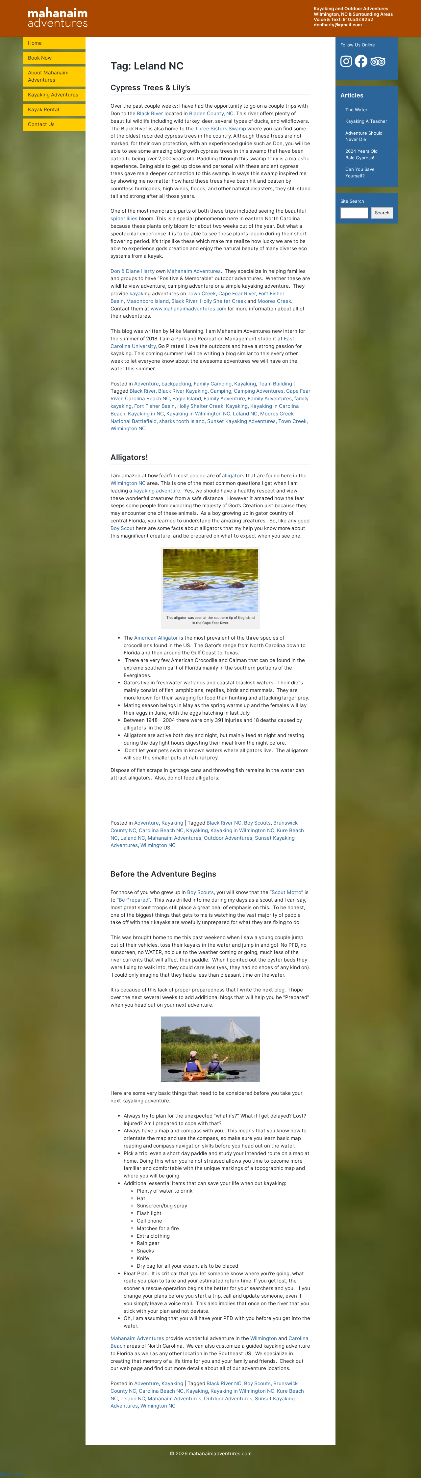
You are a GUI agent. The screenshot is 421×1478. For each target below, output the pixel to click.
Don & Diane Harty (133, 271)
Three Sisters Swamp (220, 128)
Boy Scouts (257, 823)
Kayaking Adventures (53, 95)
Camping (220, 391)
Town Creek (201, 293)
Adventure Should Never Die (364, 136)
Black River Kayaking (183, 391)
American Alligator (156, 638)
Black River (150, 113)
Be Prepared (133, 900)
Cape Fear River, (237, 293)
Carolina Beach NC (147, 398)
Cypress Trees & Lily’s (150, 87)
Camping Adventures (259, 391)
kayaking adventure (157, 491)
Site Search (352, 201)
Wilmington (263, 1338)
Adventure (146, 384)
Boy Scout (123, 528)
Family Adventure (224, 398)
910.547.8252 (358, 19)
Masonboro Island (147, 301)
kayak (136, 293)
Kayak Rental (43, 109)
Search (382, 212)
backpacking (176, 384)
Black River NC (224, 823)
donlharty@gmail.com (338, 24)
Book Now (40, 58)
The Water (356, 109)
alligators (233, 475)
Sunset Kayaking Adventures (241, 421)
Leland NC (245, 413)
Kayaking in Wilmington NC (198, 413)
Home (35, 43)
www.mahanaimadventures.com (188, 308)
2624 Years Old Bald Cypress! (361, 154)
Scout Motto (286, 892)
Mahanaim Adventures (194, 271)
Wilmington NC (128, 428)
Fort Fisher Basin (154, 406)
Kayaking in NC (146, 413)
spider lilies (124, 218)
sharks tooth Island (182, 421)
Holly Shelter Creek (223, 301)
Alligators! (129, 457)
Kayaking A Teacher (366, 121)
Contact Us (41, 124)
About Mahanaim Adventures (48, 76)
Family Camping (213, 384)
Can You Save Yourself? (360, 172)
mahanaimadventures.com (220, 1453)
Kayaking (245, 384)
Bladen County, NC (211, 113)
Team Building (275, 384)
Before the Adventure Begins (163, 874)
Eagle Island (186, 398)
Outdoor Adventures (228, 838)
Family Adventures (270, 398)
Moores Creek (274, 301)
